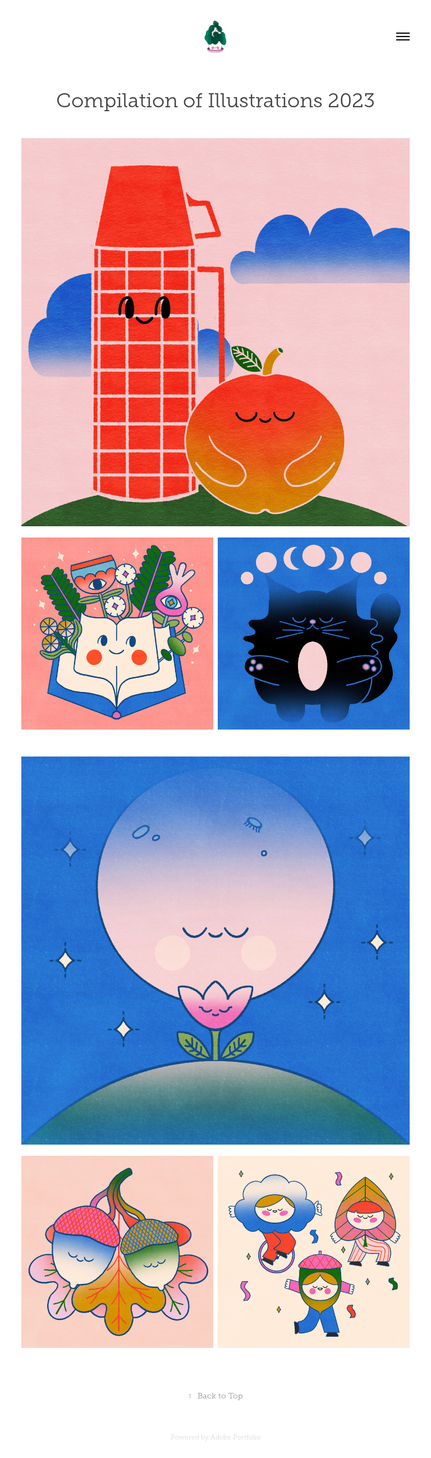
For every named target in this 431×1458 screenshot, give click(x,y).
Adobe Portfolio (235, 1437)
